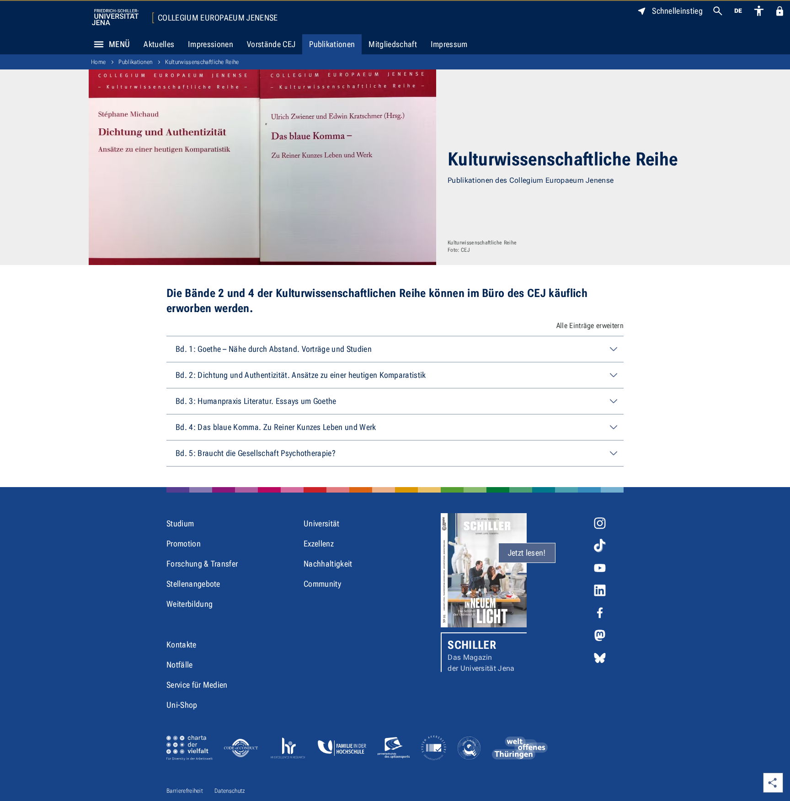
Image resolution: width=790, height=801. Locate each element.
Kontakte (181, 644)
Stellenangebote (193, 584)
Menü (119, 44)
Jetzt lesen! (527, 552)
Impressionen (210, 44)
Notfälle (179, 664)
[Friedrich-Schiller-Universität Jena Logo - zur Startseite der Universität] (115, 17)
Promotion (183, 543)
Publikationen (332, 44)
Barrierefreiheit (184, 790)
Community (322, 584)
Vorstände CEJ (271, 44)
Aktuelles (159, 44)
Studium (180, 523)
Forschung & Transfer (202, 563)
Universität (322, 523)
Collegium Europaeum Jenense (218, 17)
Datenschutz (230, 790)
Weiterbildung (189, 604)
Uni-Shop (182, 705)
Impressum (449, 44)
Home (98, 61)
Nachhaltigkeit (328, 563)
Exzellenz (319, 543)
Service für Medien (197, 685)
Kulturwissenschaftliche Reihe (202, 61)
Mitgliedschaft (392, 44)
